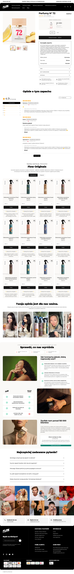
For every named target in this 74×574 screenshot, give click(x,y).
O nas (54, 531)
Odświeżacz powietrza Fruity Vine (28, 238)
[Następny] (32, 30)
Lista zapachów (56, 537)
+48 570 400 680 (10, 521)
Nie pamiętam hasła (39, 549)
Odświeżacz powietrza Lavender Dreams (46, 238)
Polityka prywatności (58, 535)
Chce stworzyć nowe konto (41, 551)
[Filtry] (60, 98)
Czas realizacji (38, 539)
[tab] (33, 175)
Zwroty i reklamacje (39, 537)
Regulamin (55, 533)
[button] (11, 106)
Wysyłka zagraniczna (39, 535)
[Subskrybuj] (20, 540)
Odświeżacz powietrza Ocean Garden (63, 238)
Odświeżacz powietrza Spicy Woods (28, 198)
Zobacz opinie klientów (56, 445)
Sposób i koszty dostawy (40, 531)
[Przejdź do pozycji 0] (12, 48)
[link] (60, 547)
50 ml (52, 32)
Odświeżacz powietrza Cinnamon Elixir (63, 278)
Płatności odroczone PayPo (41, 533)
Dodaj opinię (12, 103)
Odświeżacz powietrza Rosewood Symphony (11, 278)
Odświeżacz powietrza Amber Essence (11, 238)
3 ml (58, 32)
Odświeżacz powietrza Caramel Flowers (46, 278)
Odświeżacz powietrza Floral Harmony (11, 198)
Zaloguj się (37, 547)
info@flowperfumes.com (34, 521)
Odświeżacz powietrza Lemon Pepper (28, 278)
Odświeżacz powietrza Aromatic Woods (63, 198)
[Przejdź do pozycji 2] (19, 48)
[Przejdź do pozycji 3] (25, 48)
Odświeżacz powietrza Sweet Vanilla (45, 198)
